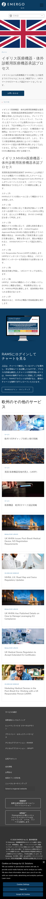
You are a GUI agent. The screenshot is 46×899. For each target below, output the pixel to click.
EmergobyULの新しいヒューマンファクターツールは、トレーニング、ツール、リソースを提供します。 (23, 817)
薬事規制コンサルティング (15, 720)
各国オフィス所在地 (12, 778)
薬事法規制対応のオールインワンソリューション (23, 803)
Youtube (20, 834)
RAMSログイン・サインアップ (17, 389)
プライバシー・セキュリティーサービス (19, 735)
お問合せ (8, 772)
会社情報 (8, 767)
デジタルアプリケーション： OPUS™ (19, 748)
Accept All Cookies (23, 894)
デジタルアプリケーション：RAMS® (19, 743)
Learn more (6, 878)
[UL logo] (13, 5)
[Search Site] (37, 5)
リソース (6, 102)
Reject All (23, 889)
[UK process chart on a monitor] (23, 328)
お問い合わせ (13, 93)
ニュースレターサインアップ (16, 783)
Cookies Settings (23, 884)
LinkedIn (26, 834)
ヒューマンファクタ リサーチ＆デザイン (19, 727)
